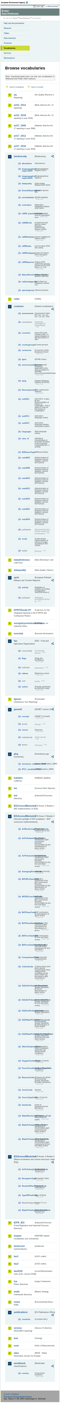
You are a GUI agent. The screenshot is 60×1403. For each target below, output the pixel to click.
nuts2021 (26, 509)
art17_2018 (20, 146)
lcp (15, 1281)
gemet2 (18, 709)
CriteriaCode (27, 967)
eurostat (18, 633)
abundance (27, 163)
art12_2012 (20, 105)
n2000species (28, 262)
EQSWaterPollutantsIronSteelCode (28, 1034)
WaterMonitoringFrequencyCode (28, 1116)
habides (18, 778)
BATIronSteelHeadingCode (28, 945)
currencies (26, 350)
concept (25, 716)
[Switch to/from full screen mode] (42, 6)
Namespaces (9, 58)
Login (38, 6)
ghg (16, 754)
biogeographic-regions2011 (28, 177)
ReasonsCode (28, 1077)
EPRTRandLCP (22, 610)
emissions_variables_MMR (28, 764)
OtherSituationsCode (28, 1047)
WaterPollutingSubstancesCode (28, 1210)
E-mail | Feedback (11, 1394)
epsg (24, 381)
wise (16, 1353)
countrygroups (28, 345)
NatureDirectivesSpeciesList (28, 275)
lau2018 (18, 1271)
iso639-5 (25, 423)
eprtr (16, 577)
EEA (15, 2)
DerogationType (28, 1178)
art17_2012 (20, 136)
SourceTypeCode (28, 1097)
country (25, 1373)
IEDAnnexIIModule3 (24, 816)
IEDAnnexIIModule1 (24, 806)
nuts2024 (26, 519)
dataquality (27, 183)
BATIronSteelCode (28, 936)
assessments (27, 313)
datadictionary (22, 560)
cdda (16, 299)
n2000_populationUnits (28, 213)
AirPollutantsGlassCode (28, 838)
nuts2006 (26, 468)
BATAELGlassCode (28, 879)
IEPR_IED (19, 1222)
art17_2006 (20, 125)
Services (7, 53)
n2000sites (26, 246)
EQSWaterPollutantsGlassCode (28, 1020)
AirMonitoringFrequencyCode (28, 829)
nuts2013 (26, 488)
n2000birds (27, 223)
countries (26, 333)
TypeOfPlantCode (28, 1195)
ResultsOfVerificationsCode (28, 1186)
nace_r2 (25, 438)
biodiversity (20, 156)
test (16, 1338)
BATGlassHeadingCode (28, 923)
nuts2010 (26, 478)
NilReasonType (28, 452)
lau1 (16, 1256)
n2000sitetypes (28, 253)
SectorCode (27, 1090)
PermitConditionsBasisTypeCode (28, 1068)
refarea (25, 673)
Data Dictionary (24, 18)
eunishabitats (28, 197)
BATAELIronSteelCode (28, 896)
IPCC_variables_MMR (28, 769)
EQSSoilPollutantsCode (28, 1011)
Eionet (15, 18)
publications (21, 1312)
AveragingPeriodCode (28, 871)
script (24, 539)
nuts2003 (26, 458)
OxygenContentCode (28, 1061)
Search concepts (37, 87)
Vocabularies (9, 48)
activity (25, 587)
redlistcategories (28, 282)
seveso (18, 1328)
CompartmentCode (28, 957)
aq (15, 94)
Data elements (10, 38)
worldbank (19, 1363)
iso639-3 (25, 416)
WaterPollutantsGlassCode (28, 1125)
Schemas (8, 43)
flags (24, 658)
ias (15, 788)
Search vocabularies (16, 87)
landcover (19, 1246)
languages (26, 432)
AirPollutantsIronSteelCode (28, 856)
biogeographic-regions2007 (28, 170)
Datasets (7, 28)
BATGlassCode (28, 912)
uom (16, 1345)
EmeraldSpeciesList (28, 190)
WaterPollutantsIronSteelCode (28, 1139)
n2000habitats (28, 237)
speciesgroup (28, 290)
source (25, 730)
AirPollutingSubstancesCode (28, 1169)
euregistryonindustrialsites (24, 623)
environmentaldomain (28, 365)
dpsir (24, 359)
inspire (17, 1236)
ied (15, 795)
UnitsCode (26, 1105)
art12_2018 (20, 115)
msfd (16, 1291)
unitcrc (25, 687)
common (19, 306)
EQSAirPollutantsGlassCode (28, 986)
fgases (17, 699)
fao (15, 641)
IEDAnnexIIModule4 (24, 1156)
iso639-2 (25, 399)
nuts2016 (26, 499)
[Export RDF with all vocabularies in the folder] (52, 156)
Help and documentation (14, 23)
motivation (26, 205)
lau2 (16, 1263)
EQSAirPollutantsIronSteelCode (28, 1000)
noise (17, 1302)
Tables (6, 33)
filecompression (28, 390)
